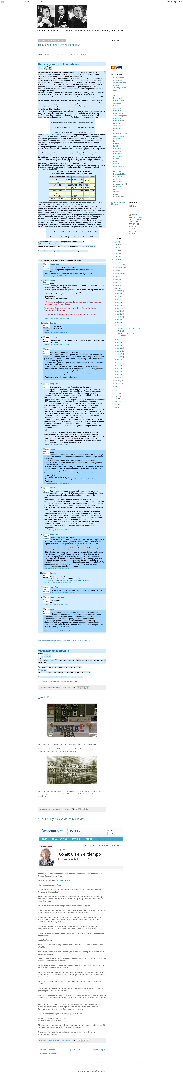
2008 (116, 402)
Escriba (53, 323)
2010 (116, 396)
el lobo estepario (119, 121)
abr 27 (119, 299)
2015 (116, 257)
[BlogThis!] (80, 687)
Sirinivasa (116, 192)
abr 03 (119, 374)
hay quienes (77, 149)
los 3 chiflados (118, 156)
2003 (74, 177)
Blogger (102, 1071)
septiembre (119, 274)
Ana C (115, 90)
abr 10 (119, 354)
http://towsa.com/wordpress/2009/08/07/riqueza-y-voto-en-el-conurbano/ (64, 641)
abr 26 (119, 302)
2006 (116, 408)
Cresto (99, 93)
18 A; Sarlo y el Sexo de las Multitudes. (61, 819)
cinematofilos (117, 111)
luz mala (116, 159)
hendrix (115, 146)
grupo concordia (118, 138)
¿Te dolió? (44, 697)
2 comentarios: (66, 687)
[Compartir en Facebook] (85, 687)
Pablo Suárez (55, 264)
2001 (68, 177)
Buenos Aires (54, 244)
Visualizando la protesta (53, 650)
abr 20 (119, 320)
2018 (116, 248)
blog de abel (117, 98)
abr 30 (119, 291)
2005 (80, 177)
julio (117, 279)
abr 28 (119, 296)
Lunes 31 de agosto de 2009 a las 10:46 (56, 604)
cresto (52, 349)
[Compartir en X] (83, 687)
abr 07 (119, 362)
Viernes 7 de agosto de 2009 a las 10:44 (56, 318)
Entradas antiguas (99, 1050)
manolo (53, 280)
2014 (116, 259)
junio (117, 282)
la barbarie (117, 151)
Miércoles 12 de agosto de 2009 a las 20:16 (57, 582)
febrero (118, 384)
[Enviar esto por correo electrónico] (78, 687)
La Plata (83, 213)
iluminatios (117, 149)
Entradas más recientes (47, 1050)
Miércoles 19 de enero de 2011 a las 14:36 (57, 631)
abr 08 (119, 360)
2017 (116, 251)
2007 (87, 177)
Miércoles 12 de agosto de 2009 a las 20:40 (63, 592)
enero (117, 386)
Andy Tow (48, 69)
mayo (117, 285)
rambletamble (118, 181)
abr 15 (119, 342)
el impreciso (117, 118)
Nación (43, 670)
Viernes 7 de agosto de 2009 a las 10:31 (56, 276)
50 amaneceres (118, 78)
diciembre (118, 265)
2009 (92, 177)
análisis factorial (55, 135)
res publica (117, 187)
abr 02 (119, 377)
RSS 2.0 (91, 246)
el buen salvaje (118, 113)
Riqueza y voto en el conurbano (58, 64)
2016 (116, 254)
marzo (117, 381)
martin (115, 161)
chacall (115, 105)
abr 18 (119, 325)
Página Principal (74, 1050)
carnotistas (117, 103)
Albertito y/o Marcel (119, 88)
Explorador (117, 131)
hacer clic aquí (65, 880)
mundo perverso (118, 166)
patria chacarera (118, 176)
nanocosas (117, 171)
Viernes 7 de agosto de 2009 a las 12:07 (56, 332)
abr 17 (119, 339)
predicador (117, 179)
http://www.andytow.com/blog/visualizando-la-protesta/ (57, 681)
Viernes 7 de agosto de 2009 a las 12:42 (56, 344)
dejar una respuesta (52, 251)
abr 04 (119, 371)
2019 (116, 245)
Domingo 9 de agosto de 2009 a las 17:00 (56, 483)
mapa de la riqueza (91, 111)
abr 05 (119, 368)
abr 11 (119, 351)
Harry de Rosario (119, 143)
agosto (117, 277)
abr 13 (119, 345)
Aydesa (115, 93)
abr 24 (119, 308)
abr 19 (119, 323)
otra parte (45, 93)
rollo (114, 189)
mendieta (116, 164)
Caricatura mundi (119, 100)
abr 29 (119, 294)
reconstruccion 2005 (120, 184)
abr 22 (119, 314)
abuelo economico (119, 83)
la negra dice (117, 154)
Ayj (114, 95)
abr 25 (119, 305)
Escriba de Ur (117, 128)
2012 (116, 390)
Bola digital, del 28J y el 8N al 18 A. (59, 44)
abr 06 (119, 365)
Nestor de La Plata (119, 174)
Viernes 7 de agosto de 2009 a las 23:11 (56, 444)
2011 (116, 393)
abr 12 (119, 348)
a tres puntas (117, 80)
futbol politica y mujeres (121, 133)
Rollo (74, 72)
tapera (115, 194)
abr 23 (119, 311)
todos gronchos (118, 197)
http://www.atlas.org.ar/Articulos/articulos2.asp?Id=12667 (66, 580)
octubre (118, 271)
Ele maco (116, 123)
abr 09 (119, 357)
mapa (69, 660)
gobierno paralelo (119, 136)
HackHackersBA (51, 660)
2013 (116, 262)
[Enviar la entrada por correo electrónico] (74, 687)
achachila (116, 85)
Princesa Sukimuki (57, 597)
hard (114, 141)
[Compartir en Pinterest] (87, 687)
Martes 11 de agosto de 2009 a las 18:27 (56, 568)
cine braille (117, 108)
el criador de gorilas (120, 116)
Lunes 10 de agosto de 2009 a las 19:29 (56, 530)
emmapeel (117, 126)
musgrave (116, 169)
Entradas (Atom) (53, 1053)
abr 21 (119, 317)
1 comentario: (66, 809)
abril (117, 288)
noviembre (119, 268)
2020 (116, 242)
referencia (66, 251)
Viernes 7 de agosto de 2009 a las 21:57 (56, 379)
